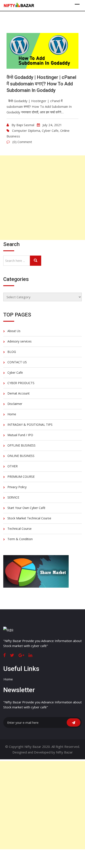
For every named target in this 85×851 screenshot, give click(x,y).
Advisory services (19, 341)
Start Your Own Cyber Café (26, 508)
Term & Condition (20, 539)
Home (11, 414)
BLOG (11, 352)
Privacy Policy (17, 487)
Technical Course (19, 529)
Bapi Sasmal (25, 125)
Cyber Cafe (50, 130)
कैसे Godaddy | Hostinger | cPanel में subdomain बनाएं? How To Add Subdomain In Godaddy (41, 84)
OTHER (12, 466)
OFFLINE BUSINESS (21, 445)
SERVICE (13, 497)
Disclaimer (14, 404)
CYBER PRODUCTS (20, 383)
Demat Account (18, 393)
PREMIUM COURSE (21, 476)
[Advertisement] (42, 197)
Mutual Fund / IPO (20, 435)
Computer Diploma (26, 130)
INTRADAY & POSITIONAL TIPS (30, 424)
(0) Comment (22, 142)
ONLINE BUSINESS (20, 456)
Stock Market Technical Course (29, 518)
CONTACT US (17, 362)
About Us (13, 331)
